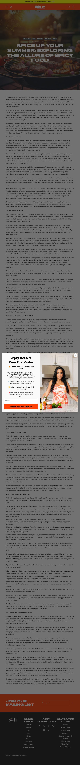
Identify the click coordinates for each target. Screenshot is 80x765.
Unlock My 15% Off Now (21, 406)
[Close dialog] (75, 355)
